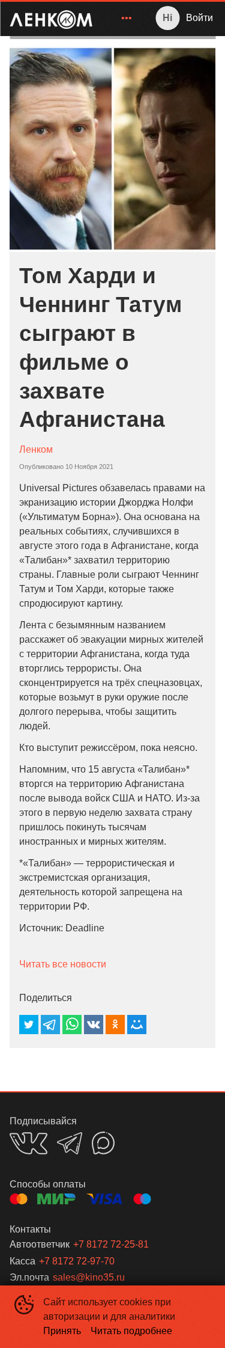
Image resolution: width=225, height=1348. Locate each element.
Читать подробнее (131, 1331)
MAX (103, 1143)
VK (28, 1143)
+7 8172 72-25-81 (111, 1244)
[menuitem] (126, 18)
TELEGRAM (69, 1143)
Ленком (36, 449)
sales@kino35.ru (89, 1277)
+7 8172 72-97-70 (77, 1261)
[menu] (119, 18)
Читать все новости (62, 964)
